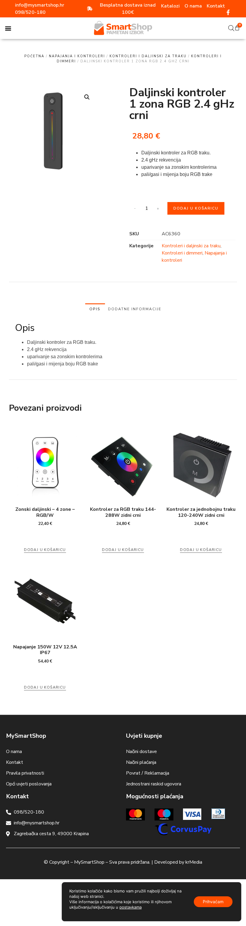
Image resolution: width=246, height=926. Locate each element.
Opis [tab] (94, 309)
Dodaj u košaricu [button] (45, 549)
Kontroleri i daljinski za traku (148, 56)
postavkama (130, 907)
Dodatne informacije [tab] (134, 309)
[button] (8, 28)
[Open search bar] (231, 28)
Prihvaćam (213, 901)
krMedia (193, 862)
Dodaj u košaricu (195, 208)
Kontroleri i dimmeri (182, 253)
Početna (34, 56)
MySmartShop (89, 862)
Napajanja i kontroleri (77, 56)
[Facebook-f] (228, 12)
